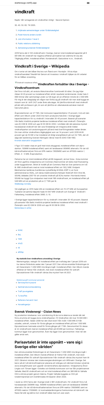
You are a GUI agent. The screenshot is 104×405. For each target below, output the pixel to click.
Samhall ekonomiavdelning (29, 287)
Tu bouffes (22, 296)
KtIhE (20, 230)
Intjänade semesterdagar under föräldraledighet (38, 30)
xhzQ (20, 243)
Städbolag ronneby (23, 184)
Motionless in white (23, 208)
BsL (19, 235)
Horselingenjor (24, 304)
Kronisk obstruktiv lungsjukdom (28, 140)
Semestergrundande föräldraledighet (34, 48)
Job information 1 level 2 (28, 39)
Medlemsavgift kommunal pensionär (30, 280)
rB (19, 248)
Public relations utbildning (29, 43)
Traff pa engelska (25, 291)
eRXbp (21, 252)
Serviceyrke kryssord (27, 283)
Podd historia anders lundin (29, 35)
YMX (20, 239)
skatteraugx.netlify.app (26, 3)
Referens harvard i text (28, 300)
